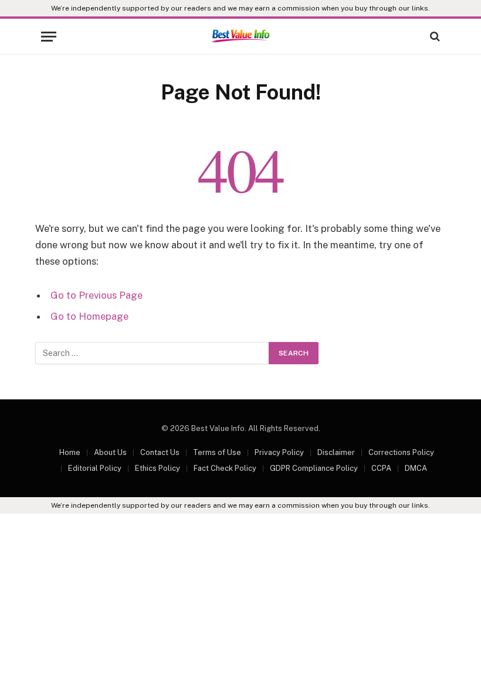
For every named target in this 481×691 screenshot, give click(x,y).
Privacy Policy (279, 452)
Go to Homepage (89, 316)
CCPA (381, 468)
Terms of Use (217, 452)
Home (69, 452)
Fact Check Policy (225, 468)
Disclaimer (336, 452)
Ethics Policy (157, 468)
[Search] (434, 36)
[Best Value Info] (240, 36)
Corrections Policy (401, 452)
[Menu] (48, 36)
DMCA (416, 468)
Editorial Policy (94, 468)
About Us (110, 452)
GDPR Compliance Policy (314, 468)
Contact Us (159, 452)
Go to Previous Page (96, 295)
